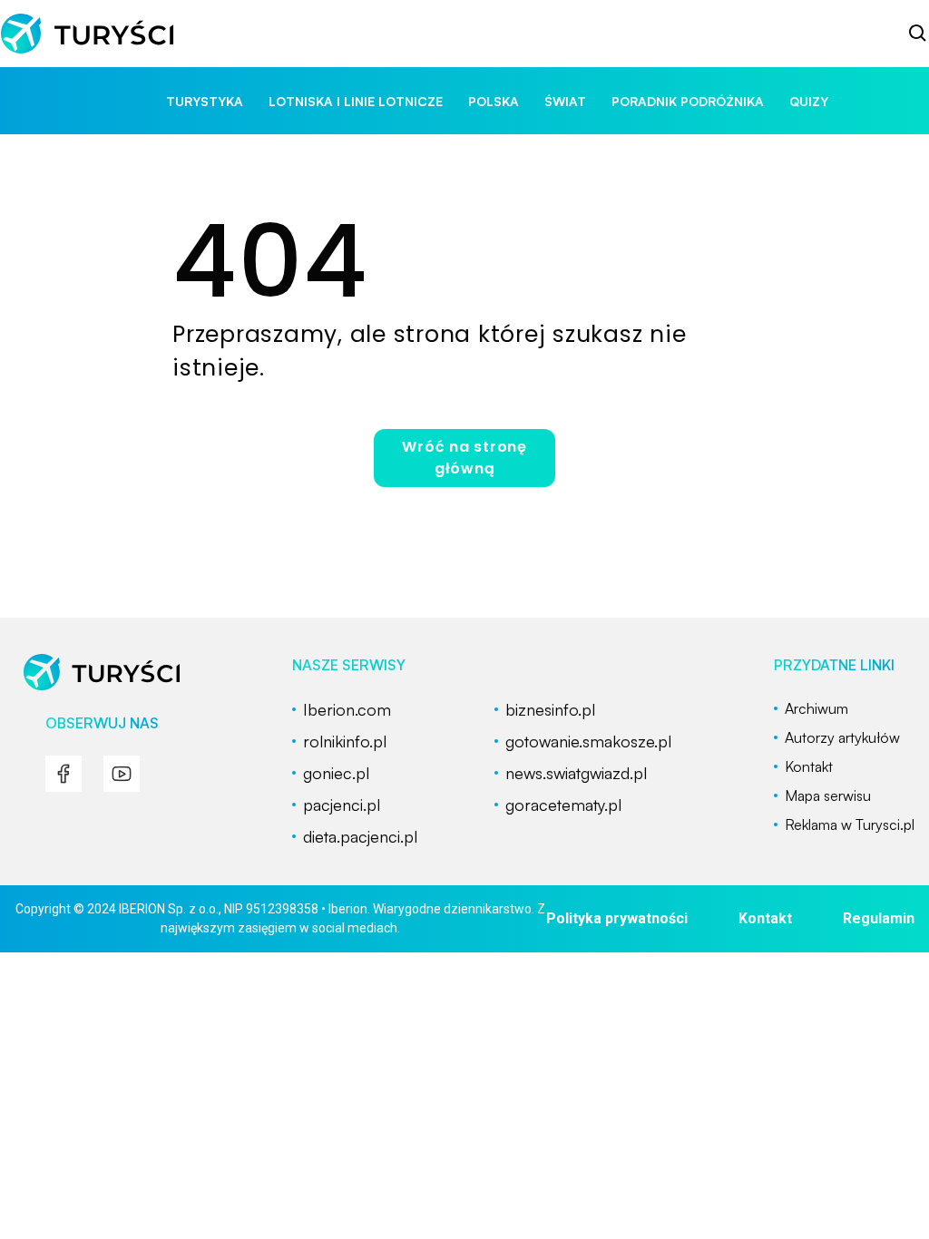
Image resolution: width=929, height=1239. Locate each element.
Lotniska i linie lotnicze (356, 101)
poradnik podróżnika (687, 101)
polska (493, 101)
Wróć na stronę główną (464, 457)
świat (565, 101)
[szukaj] (918, 33)
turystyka (204, 101)
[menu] (63, 774)
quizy (808, 101)
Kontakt (765, 918)
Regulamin (878, 918)
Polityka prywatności (617, 918)
